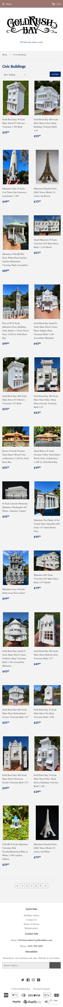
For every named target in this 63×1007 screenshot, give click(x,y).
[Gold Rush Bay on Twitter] (22, 980)
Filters (55, 74)
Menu (9, 3)
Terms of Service (32, 923)
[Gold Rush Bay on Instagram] (33, 980)
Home (4, 54)
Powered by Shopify (41, 988)
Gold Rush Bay (24, 988)
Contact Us (31, 919)
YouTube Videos (31, 915)
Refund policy (31, 928)
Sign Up (55, 965)
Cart (58, 3)
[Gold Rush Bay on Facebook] (28, 980)
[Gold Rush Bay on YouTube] (38, 980)
